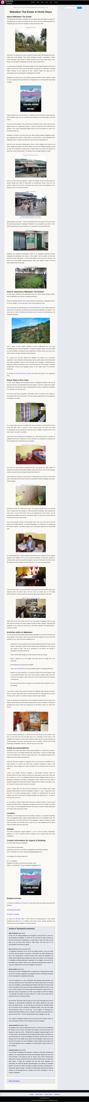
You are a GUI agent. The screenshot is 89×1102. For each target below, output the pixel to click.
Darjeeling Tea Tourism (21, 903)
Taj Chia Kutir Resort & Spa (36, 307)
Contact (56, 2)
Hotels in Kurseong (13, 914)
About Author (39, 1094)
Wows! (33, 2)
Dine (42, 2)
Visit (51, 2)
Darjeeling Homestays (14, 910)
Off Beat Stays (19, 918)
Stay (38, 2)
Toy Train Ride (19, 668)
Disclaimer (57, 1094)
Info (47, 2)
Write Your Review (14, 1081)
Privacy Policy (48, 1094)
